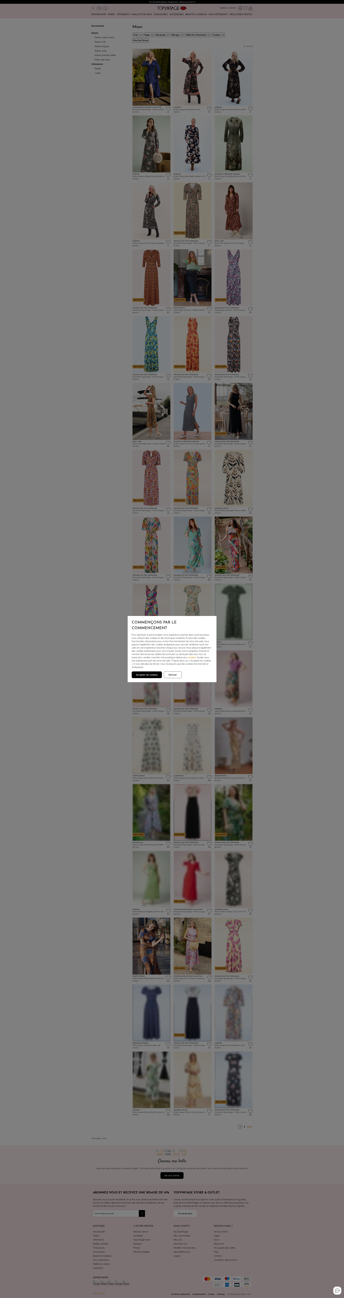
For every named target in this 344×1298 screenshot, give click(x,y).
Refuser (173, 674)
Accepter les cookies (147, 674)
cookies (191, 657)
